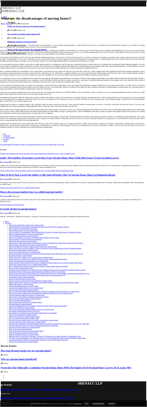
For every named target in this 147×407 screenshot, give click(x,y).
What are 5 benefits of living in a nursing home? (24, 334)
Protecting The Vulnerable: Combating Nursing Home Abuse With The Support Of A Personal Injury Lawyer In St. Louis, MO (49, 324)
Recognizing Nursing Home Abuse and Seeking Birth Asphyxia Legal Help (33, 313)
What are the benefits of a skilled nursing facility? (24, 316)
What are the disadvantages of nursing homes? (23, 250)
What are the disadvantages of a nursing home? (23, 286)
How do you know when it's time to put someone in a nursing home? (30, 281)
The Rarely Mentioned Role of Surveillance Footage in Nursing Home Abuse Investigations (38, 306)
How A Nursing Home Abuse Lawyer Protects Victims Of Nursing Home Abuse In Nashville (38, 266)
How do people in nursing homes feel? (21, 268)
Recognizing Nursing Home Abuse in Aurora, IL (24, 311)
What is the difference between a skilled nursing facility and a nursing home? (33, 246)
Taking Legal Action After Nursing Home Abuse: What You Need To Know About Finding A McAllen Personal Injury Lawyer (49, 273)
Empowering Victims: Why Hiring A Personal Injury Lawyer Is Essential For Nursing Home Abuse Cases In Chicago (46, 243)
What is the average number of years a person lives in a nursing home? (31, 257)
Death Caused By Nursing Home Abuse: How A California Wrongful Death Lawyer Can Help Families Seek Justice (45, 263)
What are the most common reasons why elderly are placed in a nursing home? (33, 320)
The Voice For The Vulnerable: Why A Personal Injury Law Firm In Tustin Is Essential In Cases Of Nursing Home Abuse (47, 338)
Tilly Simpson (6, 24)
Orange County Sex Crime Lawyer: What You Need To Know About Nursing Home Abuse (38, 259)
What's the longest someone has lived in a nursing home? (27, 295)
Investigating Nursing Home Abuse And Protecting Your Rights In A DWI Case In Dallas (37, 272)
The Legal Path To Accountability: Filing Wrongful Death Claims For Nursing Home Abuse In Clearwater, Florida (45, 232)
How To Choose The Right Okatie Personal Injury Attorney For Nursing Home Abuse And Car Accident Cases (44, 291)
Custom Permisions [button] (98, 403)
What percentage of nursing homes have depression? (25, 239)
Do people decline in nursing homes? (20, 255)
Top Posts (8, 223)
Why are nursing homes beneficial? (20, 300)
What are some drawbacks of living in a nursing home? (26, 234)
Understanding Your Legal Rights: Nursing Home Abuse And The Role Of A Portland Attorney (39, 227)
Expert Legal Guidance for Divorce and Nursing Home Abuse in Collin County (34, 237)
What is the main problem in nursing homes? (23, 315)
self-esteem (6, 136)
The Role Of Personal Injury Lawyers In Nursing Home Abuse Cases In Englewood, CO (37, 275)
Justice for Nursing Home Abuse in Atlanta (22, 279)
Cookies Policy (78, 403)
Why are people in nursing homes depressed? (23, 229)
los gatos (6, 139)
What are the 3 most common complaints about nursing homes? (29, 297)
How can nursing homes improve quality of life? (24, 318)
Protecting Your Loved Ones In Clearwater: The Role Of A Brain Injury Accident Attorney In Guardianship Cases (45, 336)
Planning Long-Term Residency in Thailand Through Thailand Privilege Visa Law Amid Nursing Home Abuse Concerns (47, 270)
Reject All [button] (111, 403)
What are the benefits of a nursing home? (22, 307)
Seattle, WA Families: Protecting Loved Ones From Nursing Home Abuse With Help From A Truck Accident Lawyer (46, 254)
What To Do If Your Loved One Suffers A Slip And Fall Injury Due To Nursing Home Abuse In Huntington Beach (45, 248)
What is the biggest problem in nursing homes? (23, 236)
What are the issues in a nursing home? (21, 284)
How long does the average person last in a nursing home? (27, 322)
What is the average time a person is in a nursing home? (26, 225)
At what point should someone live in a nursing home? (26, 288)
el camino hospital (9, 137)
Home (7, 221)
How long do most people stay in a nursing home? (24, 252)
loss (4, 134)
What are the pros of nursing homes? (20, 329)
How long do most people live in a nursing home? (24, 327)
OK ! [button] (86, 403)
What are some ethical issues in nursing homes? (24, 290)
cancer (5, 141)
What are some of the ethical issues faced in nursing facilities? (28, 245)
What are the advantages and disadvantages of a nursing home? (29, 261)
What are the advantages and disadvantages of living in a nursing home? (31, 309)
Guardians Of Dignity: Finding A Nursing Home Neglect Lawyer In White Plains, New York (38, 340)
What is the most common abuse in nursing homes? (25, 299)
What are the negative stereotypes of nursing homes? (25, 302)
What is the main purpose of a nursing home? (23, 241)
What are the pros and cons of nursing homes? (23, 333)
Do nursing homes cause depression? (20, 304)
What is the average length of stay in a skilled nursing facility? (28, 264)
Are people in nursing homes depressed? (21, 277)
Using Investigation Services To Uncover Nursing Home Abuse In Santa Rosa (33, 325)
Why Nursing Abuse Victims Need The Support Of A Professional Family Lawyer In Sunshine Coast (41, 293)
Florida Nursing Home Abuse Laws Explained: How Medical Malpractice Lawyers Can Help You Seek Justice (44, 282)
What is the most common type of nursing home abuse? (26, 331)
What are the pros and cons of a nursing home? (23, 230)
